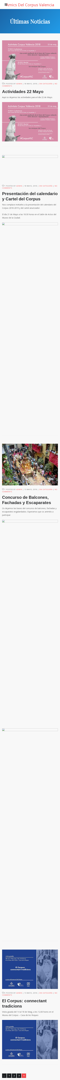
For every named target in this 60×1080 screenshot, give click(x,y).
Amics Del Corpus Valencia (30, 4)
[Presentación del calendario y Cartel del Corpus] (30, 168)
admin (19, 84)
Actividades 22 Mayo (22, 91)
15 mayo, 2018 (30, 489)
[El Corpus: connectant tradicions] (30, 969)
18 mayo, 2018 (30, 84)
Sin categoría (45, 84)
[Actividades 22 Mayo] (30, 60)
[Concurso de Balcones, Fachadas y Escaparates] (30, 464)
